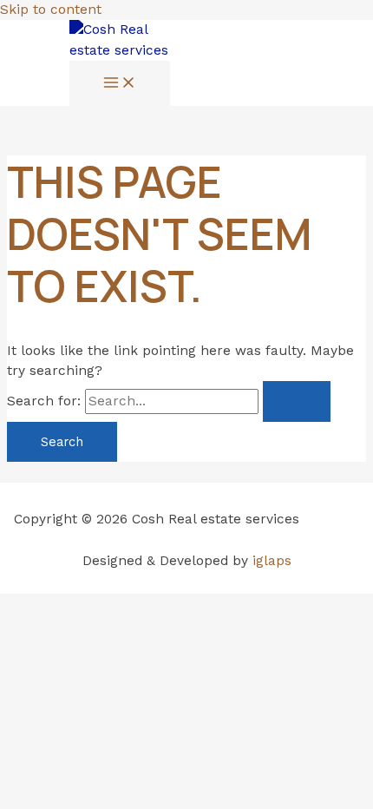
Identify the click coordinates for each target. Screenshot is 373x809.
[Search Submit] (296, 401)
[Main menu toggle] (119, 84)
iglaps (271, 561)
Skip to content (50, 9)
